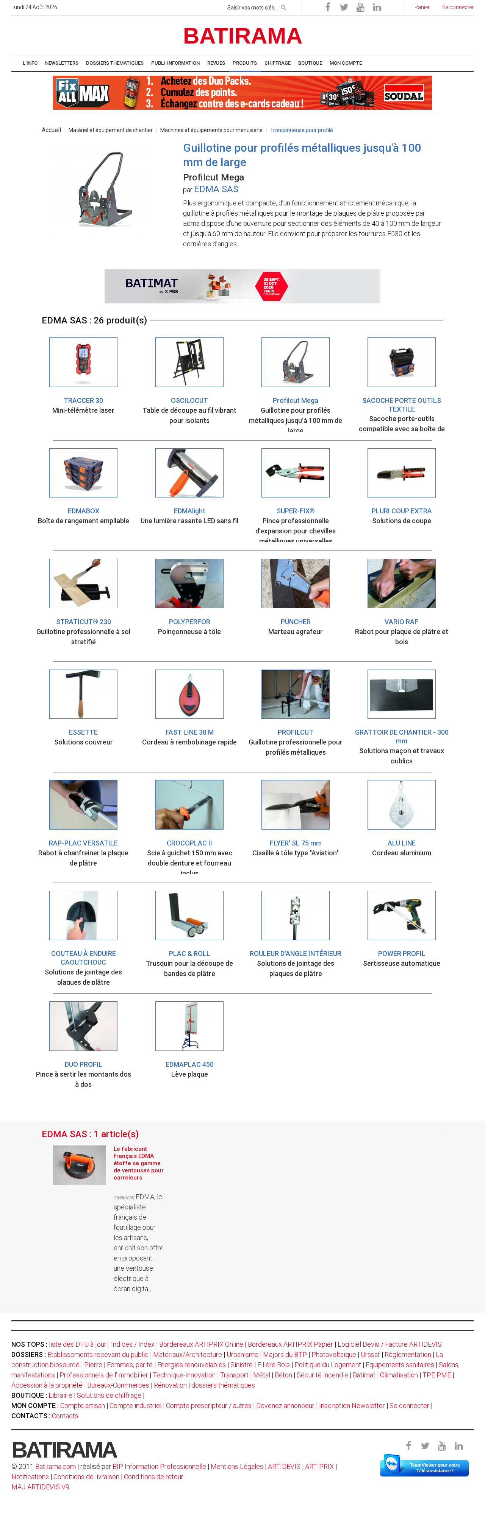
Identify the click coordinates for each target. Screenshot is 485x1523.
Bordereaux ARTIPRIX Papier (290, 1344)
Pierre (93, 1365)
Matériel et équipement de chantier (111, 130)
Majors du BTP (285, 1354)
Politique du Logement (327, 1365)
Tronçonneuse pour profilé (301, 130)
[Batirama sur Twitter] (344, 7)
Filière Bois (273, 1365)
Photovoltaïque (333, 1354)
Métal (261, 1375)
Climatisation (399, 1375)
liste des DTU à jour (77, 1344)
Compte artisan (82, 1406)
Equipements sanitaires (400, 1365)
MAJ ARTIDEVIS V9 (40, 1487)
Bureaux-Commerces (118, 1385)
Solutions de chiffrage (109, 1395)
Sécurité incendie (322, 1375)
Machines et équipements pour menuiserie (211, 130)
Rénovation (170, 1385)
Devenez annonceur (285, 1406)
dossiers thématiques (223, 1385)
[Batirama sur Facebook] (327, 7)
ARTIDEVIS (284, 1466)
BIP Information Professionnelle (159, 1466)
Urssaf (370, 1354)
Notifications (30, 1477)
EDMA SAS (216, 189)
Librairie (60, 1395)
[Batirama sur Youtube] (360, 7)
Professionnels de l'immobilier (103, 1375)
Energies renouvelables (191, 1365)
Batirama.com (55, 1466)
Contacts (65, 1416)
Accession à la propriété (47, 1385)
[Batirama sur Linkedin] (376, 7)
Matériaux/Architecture (187, 1354)
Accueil (51, 130)
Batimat (364, 1375)
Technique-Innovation (184, 1375)
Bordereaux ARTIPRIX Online (201, 1344)
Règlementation (408, 1354)
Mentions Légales (237, 1466)
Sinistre (241, 1365)
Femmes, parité (130, 1365)
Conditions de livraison (86, 1477)
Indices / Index (133, 1344)
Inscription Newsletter (352, 1406)
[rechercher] (284, 6)
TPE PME (436, 1375)
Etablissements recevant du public (98, 1354)
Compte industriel (135, 1406)
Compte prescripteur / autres (209, 1406)
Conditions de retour (153, 1477)
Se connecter (409, 1406)
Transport (234, 1375)
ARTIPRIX (319, 1466)
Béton (283, 1375)
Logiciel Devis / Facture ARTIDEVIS (390, 1344)
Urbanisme (242, 1354)
